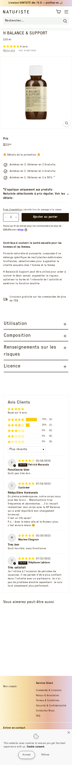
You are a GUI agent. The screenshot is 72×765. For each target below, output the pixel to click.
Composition (17, 335)
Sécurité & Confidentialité (51, 706)
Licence (12, 366)
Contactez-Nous (45, 711)
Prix (5, 138)
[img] (26, 461)
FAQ (38, 716)
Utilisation (15, 324)
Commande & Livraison (48, 690)
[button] (11, 46)
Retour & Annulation (47, 696)
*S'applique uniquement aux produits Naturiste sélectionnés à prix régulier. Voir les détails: (34, 194)
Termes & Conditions (47, 701)
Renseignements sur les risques (30, 351)
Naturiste (9, 50)
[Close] (69, 732)
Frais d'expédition (12, 210)
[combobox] (36, 21)
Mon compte (10, 686)
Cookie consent (35, 747)
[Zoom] (66, 123)
